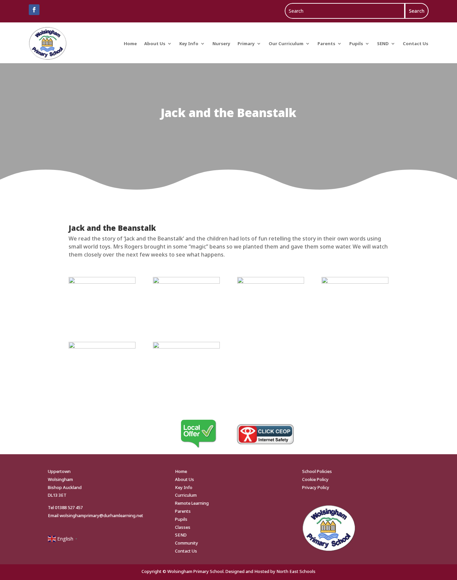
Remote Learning (192, 503)
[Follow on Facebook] (34, 9)
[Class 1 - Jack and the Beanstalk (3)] (186, 281)
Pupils (356, 43)
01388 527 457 (69, 507)
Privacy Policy (315, 487)
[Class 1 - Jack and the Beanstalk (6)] (102, 346)
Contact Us (415, 43)
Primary (246, 43)
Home (130, 43)
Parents (326, 43)
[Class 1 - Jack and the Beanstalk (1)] (186, 346)
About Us (154, 43)
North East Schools (295, 571)
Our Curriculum (286, 43)
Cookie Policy (315, 479)
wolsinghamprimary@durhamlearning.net (101, 515)
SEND (383, 43)
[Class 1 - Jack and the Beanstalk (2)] (102, 281)
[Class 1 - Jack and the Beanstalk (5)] (355, 281)
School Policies (317, 471)
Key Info (188, 43)
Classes (182, 527)
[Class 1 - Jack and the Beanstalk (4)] (270, 281)
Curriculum (186, 495)
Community (186, 543)
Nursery (221, 43)
